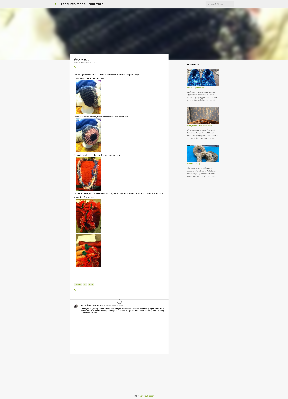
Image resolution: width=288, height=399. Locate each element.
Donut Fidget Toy (193, 164)
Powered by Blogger (145, 396)
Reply (83, 316)
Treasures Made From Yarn (81, 4)
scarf (91, 284)
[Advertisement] (119, 373)
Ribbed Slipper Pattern (195, 88)
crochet (78, 284)
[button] (75, 66)
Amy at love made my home (93, 305)
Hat (85, 284)
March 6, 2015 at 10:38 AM (114, 305)
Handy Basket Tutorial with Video (199, 126)
